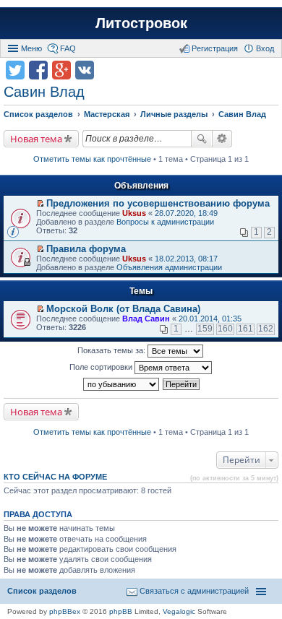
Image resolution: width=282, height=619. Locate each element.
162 (265, 329)
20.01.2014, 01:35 (210, 318)
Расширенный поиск (222, 138)
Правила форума (86, 248)
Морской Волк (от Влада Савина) (123, 308)
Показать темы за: (112, 350)
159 (205, 329)
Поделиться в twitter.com (15, 70)
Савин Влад (44, 92)
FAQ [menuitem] (68, 48)
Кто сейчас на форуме (55, 476)
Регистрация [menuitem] (215, 48)
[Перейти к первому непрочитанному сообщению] (40, 203)
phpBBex (64, 611)
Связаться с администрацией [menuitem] (194, 590)
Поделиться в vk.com (84, 70)
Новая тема (36, 138)
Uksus (134, 213)
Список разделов (42, 590)
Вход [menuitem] (265, 48)
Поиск (202, 138)
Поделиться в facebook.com (38, 70)
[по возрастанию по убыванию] (122, 384)
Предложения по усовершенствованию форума (158, 203)
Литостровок (141, 23)
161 (245, 329)
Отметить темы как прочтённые (92, 159)
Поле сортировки (101, 367)
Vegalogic (179, 611)
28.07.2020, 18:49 (186, 213)
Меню (31, 48)
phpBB (120, 611)
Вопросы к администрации (165, 221)
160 (225, 329)
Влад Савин (146, 318)
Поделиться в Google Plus (61, 70)
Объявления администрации (169, 267)
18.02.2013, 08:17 (186, 258)
